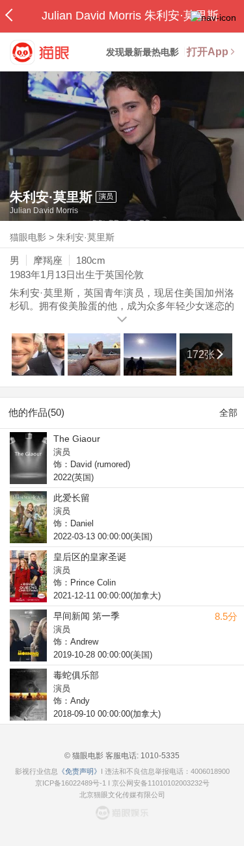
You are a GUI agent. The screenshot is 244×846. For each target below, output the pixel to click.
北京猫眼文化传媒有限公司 (122, 795)
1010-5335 (159, 755)
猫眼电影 (28, 237)
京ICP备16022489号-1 (70, 783)
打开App (207, 51)
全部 (228, 412)
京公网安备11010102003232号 (161, 783)
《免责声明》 (79, 771)
